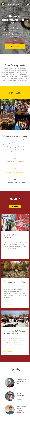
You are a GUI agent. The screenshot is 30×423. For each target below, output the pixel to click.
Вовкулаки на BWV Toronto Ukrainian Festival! (14, 332)
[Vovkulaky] (10, 4)
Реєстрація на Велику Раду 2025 (14, 283)
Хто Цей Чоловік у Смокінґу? (10, 236)
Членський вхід (15, 46)
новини (16, 206)
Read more (9, 255)
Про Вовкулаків (15, 40)
